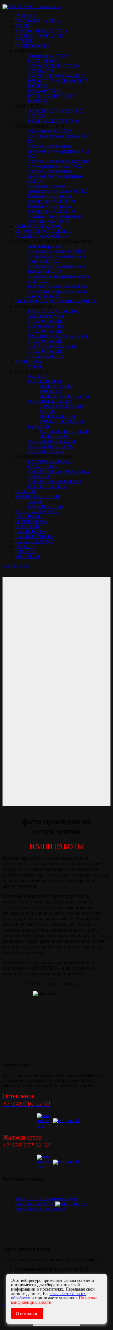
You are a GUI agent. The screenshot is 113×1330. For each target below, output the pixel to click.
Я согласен (27, 1313)
